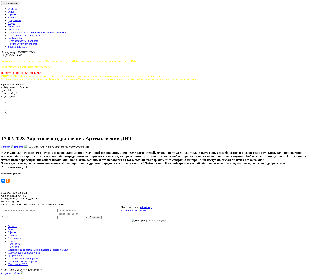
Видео (11, 23)
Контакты (13, 29)
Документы (14, 20)
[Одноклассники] (8, 181)
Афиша (12, 14)
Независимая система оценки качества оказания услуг (38, 32)
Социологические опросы (22, 43)
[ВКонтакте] (3, 181)
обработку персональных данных (136, 209)
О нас (11, 11)
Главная (12, 8)
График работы (16, 38)
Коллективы (15, 26)
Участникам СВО (18, 46)
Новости (12, 17)
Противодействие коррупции (24, 35)
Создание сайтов (10, 273)
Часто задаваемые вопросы (23, 40)
